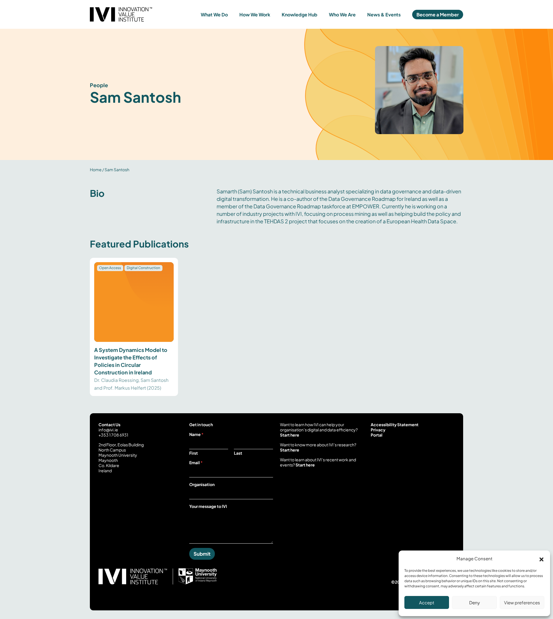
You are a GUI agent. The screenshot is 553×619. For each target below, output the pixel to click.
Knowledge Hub (299, 15)
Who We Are (342, 15)
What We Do (214, 15)
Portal (376, 434)
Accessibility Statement (394, 424)
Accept (426, 602)
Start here (289, 434)
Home (96, 169)
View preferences (522, 602)
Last (238, 453)
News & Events (384, 15)
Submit (202, 554)
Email (196, 462)
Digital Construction (143, 268)
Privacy (378, 429)
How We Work (254, 15)
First (193, 453)
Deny (474, 602)
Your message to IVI (208, 506)
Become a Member (437, 15)
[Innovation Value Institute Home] (136, 14)
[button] (541, 558)
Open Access (110, 268)
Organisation (202, 484)
